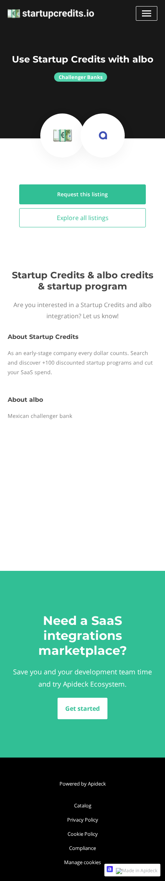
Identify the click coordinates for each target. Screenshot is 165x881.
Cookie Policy (83, 833)
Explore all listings (83, 218)
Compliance (82, 848)
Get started (82, 708)
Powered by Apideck (82, 783)
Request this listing (82, 194)
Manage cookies (82, 862)
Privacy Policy (82, 819)
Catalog (82, 805)
